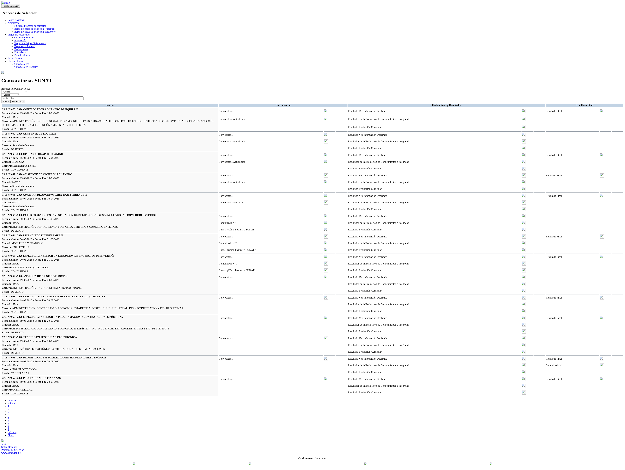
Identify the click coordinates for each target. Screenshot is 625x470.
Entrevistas (20, 52)
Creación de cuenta (24, 37)
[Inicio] (5, 2)
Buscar (6, 101)
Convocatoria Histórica (26, 66)
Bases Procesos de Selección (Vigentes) (34, 28)
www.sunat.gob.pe (11, 452)
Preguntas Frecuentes (19, 34)
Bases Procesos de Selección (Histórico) (35, 31)
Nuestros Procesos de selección (30, 25)
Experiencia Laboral (24, 46)
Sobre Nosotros (16, 20)
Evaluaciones (21, 49)
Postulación (20, 40)
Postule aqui (18, 101)
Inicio (4, 444)
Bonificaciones (22, 55)
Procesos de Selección (12, 450)
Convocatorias (15, 61)
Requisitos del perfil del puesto (30, 43)
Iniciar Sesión (15, 58)
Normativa (13, 22)
